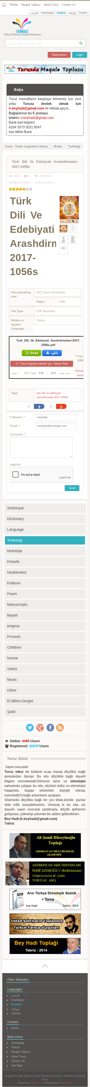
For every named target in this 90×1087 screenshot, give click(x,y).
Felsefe (13, 562)
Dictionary (15, 519)
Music (12, 679)
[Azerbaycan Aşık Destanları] (45, 874)
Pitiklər (14, 4)
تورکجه (72, 12)
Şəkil (11, 712)
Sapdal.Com (36, 1083)
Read (34, 353)
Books (58, 146)
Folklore (14, 583)
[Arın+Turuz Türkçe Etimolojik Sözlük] (45, 900)
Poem (12, 594)
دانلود (54, 353)
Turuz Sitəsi (17, 758)
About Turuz (51, 4)
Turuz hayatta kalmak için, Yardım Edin (43, 363)
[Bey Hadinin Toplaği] (45, 946)
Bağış (18, 89)
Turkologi (74, 146)
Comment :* (18, 434)
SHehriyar (15, 508)
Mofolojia (14, 551)
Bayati (12, 615)
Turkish (83, 12)
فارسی (34, 12)
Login (79, 54)
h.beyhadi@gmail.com (26, 108)
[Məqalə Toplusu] (45, 72)
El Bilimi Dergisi (20, 701)
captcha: (15, 464)
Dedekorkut (16, 572)
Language (15, 529)
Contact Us (69, 4)
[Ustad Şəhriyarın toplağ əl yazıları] (45, 924)
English (61, 12)
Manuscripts (17, 604)
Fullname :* (17, 417)
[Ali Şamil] (45, 846)
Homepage (17, 1042)
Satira (12, 669)
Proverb (13, 637)
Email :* (15, 425)
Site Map (16, 1065)
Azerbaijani (47, 12)
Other (12, 690)
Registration (59, 54)
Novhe (12, 658)
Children (14, 647)
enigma (13, 626)
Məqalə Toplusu (30, 4)
